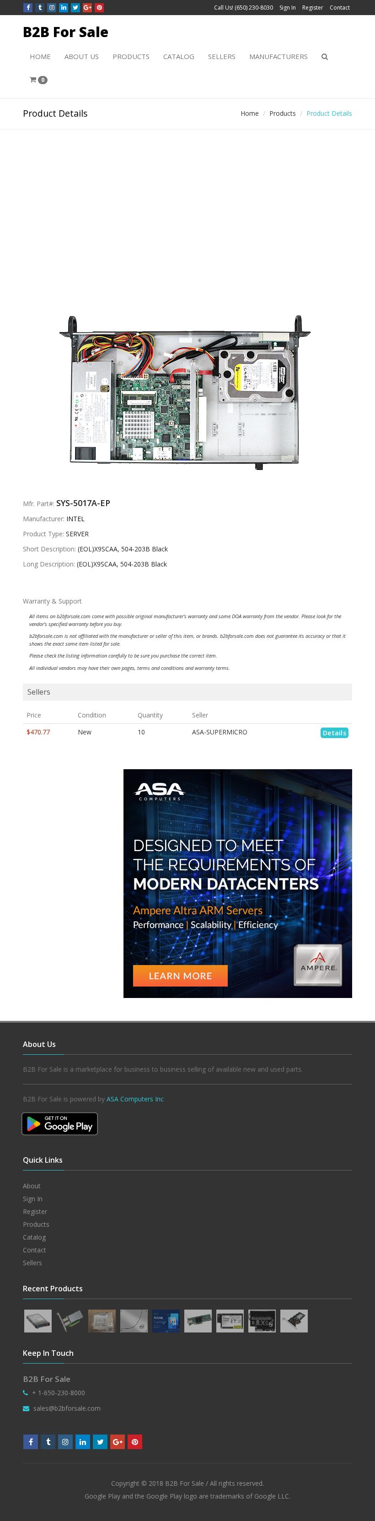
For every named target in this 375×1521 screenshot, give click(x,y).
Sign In (287, 7)
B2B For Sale (65, 31)
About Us (81, 56)
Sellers (222, 56)
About (32, 1185)
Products (131, 56)
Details (334, 732)
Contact (340, 7)
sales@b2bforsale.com (67, 1408)
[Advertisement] (187, 198)
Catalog (178, 56)
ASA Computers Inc (135, 1099)
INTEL (75, 518)
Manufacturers (278, 56)
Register (312, 7)
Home (40, 56)
